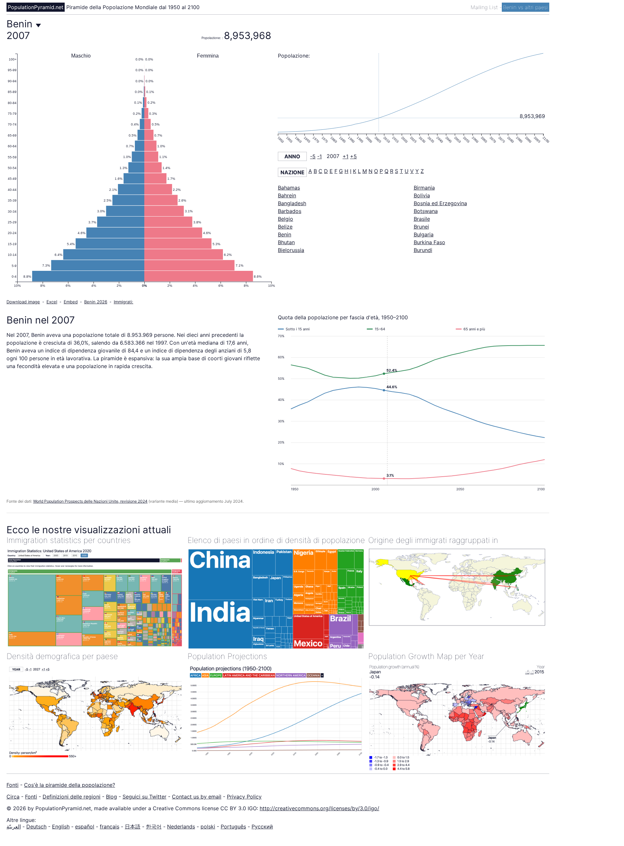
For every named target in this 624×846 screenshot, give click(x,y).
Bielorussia (291, 250)
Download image (23, 301)
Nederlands (181, 826)
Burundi (423, 250)
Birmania (424, 187)
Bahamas (289, 187)
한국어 (154, 826)
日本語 (132, 826)
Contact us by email (196, 796)
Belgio (285, 219)
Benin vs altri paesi (525, 7)
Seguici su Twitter (144, 796)
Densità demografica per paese (62, 656)
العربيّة (13, 826)
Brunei (421, 226)
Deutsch (36, 826)
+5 (353, 156)
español (84, 826)
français (109, 826)
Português (233, 826)
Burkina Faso (429, 242)
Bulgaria (424, 234)
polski (208, 826)
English (61, 826)
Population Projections (227, 656)
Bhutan (286, 242)
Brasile (422, 219)
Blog (111, 796)
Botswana (426, 211)
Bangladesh (292, 203)
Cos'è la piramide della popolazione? (69, 785)
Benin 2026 (95, 301)
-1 (319, 156)
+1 (345, 156)
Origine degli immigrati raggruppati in (433, 540)
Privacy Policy (244, 796)
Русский (262, 826)
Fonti (12, 785)
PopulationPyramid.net (35, 7)
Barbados (289, 211)
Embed (71, 301)
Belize (285, 226)
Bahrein (287, 195)
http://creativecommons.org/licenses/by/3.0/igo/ (319, 808)
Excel (51, 301)
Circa (13, 796)
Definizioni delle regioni (71, 796)
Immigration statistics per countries (68, 540)
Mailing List (485, 7)
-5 (313, 156)
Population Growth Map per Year (426, 656)
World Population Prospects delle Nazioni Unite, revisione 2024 (90, 501)
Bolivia (422, 195)
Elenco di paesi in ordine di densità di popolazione (276, 540)
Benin (284, 234)
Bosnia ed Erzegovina (440, 203)
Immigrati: (123, 301)
